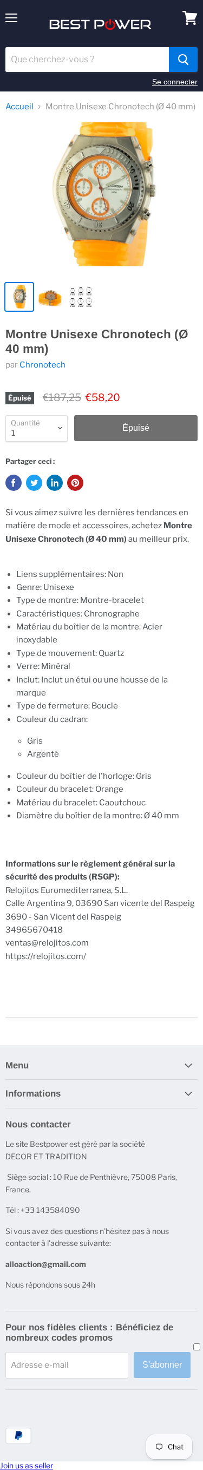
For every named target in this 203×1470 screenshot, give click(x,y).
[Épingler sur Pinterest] (75, 483)
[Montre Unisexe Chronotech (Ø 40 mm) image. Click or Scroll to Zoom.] (101, 198)
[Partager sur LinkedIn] (55, 483)
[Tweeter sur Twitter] (34, 483)
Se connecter (175, 81)
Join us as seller (26, 1465)
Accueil (19, 106)
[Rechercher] (183, 59)
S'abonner (162, 1364)
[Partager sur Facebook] (13, 483)
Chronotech (42, 365)
